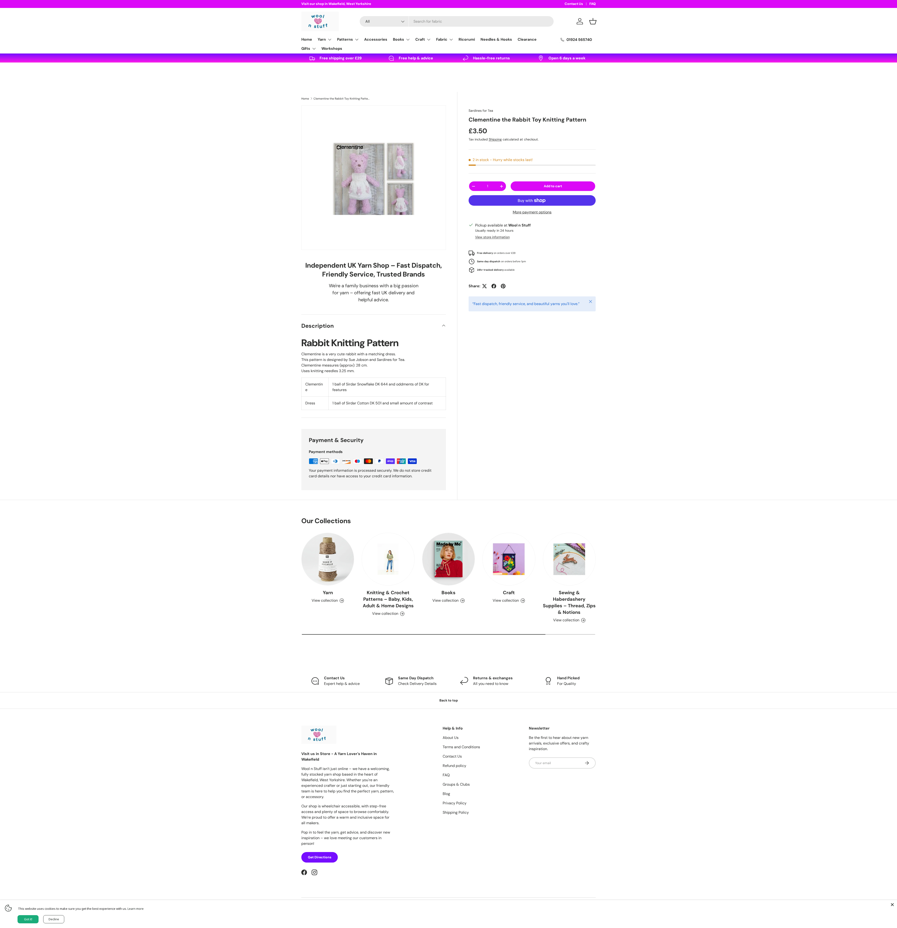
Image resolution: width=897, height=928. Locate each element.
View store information (492, 237)
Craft (420, 39)
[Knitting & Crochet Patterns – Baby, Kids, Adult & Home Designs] (388, 559)
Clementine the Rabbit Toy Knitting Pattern (341, 99)
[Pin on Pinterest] (503, 286)
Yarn (322, 39)
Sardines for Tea (481, 110)
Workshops (331, 48)
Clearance (527, 39)
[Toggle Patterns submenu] (357, 39)
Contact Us (574, 4)
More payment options (532, 212)
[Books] (448, 559)
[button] (593, 21)
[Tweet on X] (484, 286)
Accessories (375, 39)
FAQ (592, 4)
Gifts (305, 48)
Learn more (136, 908)
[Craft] (509, 559)
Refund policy (454, 765)
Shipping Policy (456, 812)
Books (398, 39)
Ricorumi (467, 39)
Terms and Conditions (461, 747)
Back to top (448, 700)
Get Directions (319, 857)
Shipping (495, 139)
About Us (451, 737)
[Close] (892, 904)
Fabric (441, 39)
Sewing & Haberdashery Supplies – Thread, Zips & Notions (569, 602)
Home (306, 39)
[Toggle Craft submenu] (428, 39)
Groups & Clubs (456, 784)
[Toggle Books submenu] (408, 39)
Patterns (345, 39)
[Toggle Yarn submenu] (329, 39)
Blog (446, 793)
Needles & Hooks (496, 39)
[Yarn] (328, 559)
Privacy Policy (454, 803)
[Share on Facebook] (493, 286)
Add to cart (553, 186)
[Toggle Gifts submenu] (314, 48)
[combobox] (457, 21)
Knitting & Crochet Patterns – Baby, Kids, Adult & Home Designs (388, 599)
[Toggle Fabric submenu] (451, 39)
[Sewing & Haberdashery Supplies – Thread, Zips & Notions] (569, 559)
